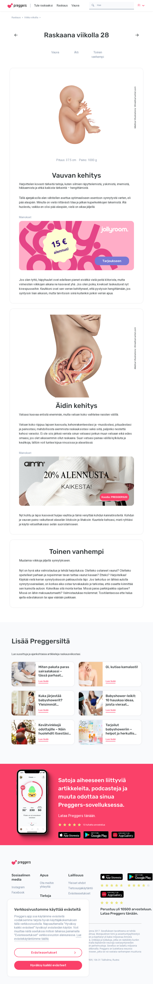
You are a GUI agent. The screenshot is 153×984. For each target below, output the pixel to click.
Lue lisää (43, 681)
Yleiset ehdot (77, 883)
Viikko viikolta (31, 17)
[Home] (16, 5)
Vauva (75, 5)
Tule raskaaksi (43, 5)
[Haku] (93, 5)
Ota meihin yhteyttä (47, 884)
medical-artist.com (135, 96)
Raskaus (62, 5)
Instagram (18, 887)
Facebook (18, 892)
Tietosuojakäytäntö (80, 888)
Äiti (76, 52)
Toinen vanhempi (97, 55)
